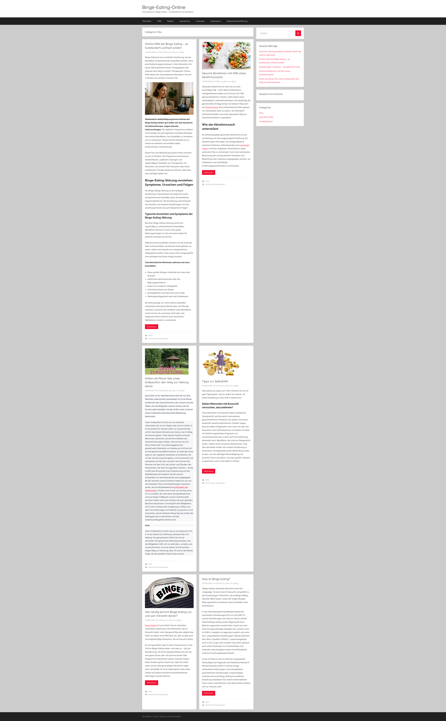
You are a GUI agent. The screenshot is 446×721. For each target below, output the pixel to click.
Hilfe (159, 21)
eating (181, 52)
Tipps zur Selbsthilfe (215, 381)
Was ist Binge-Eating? (216, 579)
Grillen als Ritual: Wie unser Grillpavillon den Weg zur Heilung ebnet (167, 382)
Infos (150, 335)
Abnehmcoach (211, 107)
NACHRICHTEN (266, 117)
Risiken (170, 21)
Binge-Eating (151, 625)
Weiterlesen (151, 327)
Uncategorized (266, 121)
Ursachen (200, 21)
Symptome (185, 21)
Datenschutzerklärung (237, 21)
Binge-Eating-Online (163, 7)
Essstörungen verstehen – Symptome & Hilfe (279, 67)
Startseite (146, 21)
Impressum (216, 21)
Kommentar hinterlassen (158, 339)
